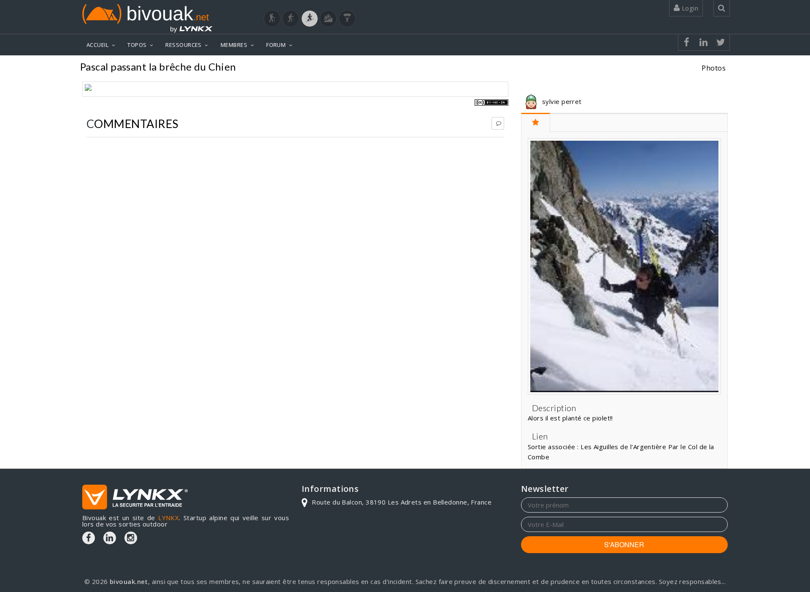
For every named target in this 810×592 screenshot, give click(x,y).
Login (689, 8)
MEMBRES (234, 45)
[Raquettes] (290, 18)
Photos (714, 68)
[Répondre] (497, 123)
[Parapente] (347, 18)
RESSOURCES (183, 45)
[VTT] (328, 18)
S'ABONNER (624, 544)
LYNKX (168, 517)
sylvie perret (562, 101)
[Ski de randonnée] (309, 18)
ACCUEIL (97, 45)
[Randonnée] (272, 18)
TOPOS (136, 45)
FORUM (276, 45)
